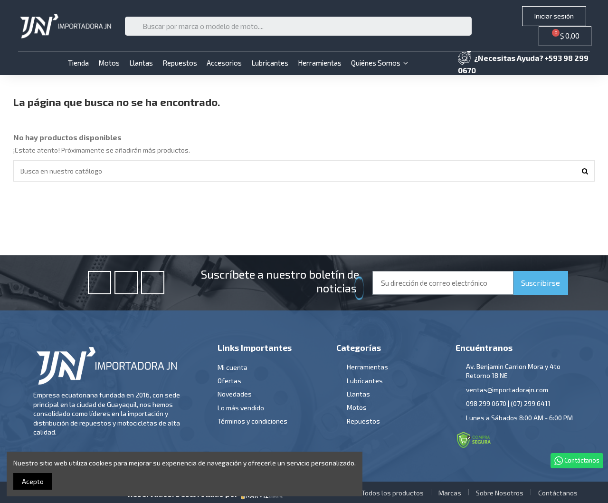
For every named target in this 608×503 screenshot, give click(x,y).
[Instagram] (126, 282)
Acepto (33, 481)
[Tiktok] (152, 282)
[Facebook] (99, 282)
